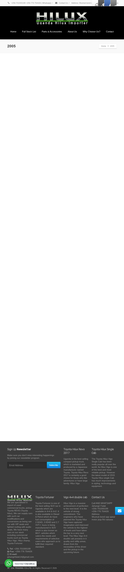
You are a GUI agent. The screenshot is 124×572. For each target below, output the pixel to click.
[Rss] (114, 3)
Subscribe (53, 465)
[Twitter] (101, 3)
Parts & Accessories (52, 31)
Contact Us (63, 3)
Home (13, 31)
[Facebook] (95, 3)
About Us (72, 31)
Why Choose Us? (91, 31)
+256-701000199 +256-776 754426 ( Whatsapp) (31, 3)
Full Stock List (29, 31)
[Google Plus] (107, 3)
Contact (110, 31)
